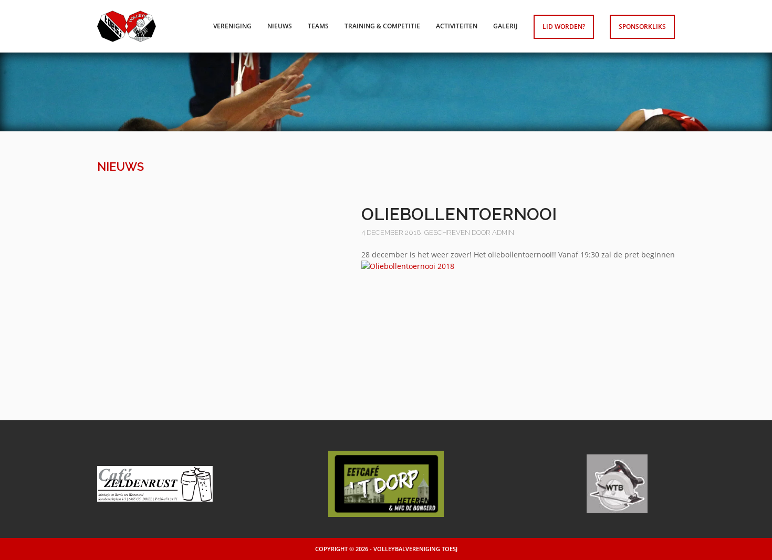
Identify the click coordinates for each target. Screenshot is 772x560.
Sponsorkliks (642, 26)
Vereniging (232, 26)
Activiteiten (456, 26)
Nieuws (279, 26)
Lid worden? (564, 26)
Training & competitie (382, 26)
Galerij (505, 26)
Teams (318, 26)
